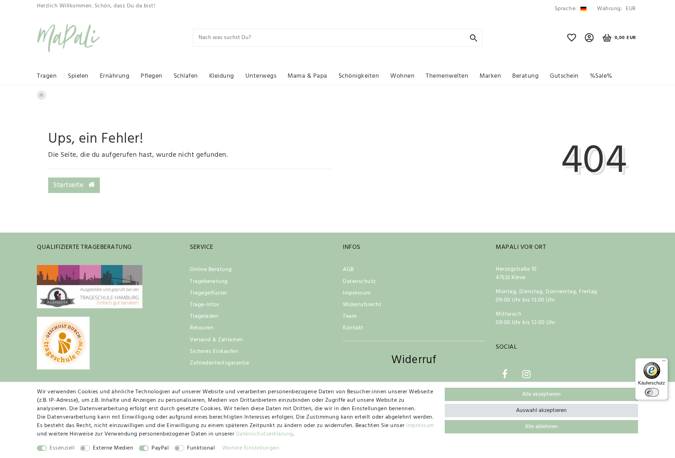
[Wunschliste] (572, 40)
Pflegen (151, 76)
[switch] (652, 392)
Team (349, 316)
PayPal (160, 448)
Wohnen (402, 76)
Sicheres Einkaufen (214, 351)
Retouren (201, 328)
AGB (348, 269)
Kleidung (221, 76)
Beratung (525, 76)
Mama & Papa (307, 76)
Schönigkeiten (359, 76)
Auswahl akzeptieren (541, 410)
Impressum (357, 293)
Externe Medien (113, 448)
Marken (490, 76)
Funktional (201, 448)
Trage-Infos (204, 304)
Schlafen (186, 76)
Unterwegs (261, 76)
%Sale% (601, 76)
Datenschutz (359, 281)
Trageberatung (209, 281)
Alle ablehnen (541, 426)
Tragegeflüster (208, 293)
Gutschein (564, 76)
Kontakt (353, 328)
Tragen (47, 76)
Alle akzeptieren (541, 394)
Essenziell (62, 448)
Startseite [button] (69, 185)
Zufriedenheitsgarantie (219, 363)
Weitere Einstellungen (250, 448)
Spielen (78, 76)
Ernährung (115, 76)
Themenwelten (447, 76)
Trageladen (204, 316)
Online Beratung (211, 269)
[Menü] (664, 362)
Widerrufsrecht (362, 304)
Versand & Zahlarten (216, 339)
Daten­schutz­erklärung (264, 434)
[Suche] (473, 37)
